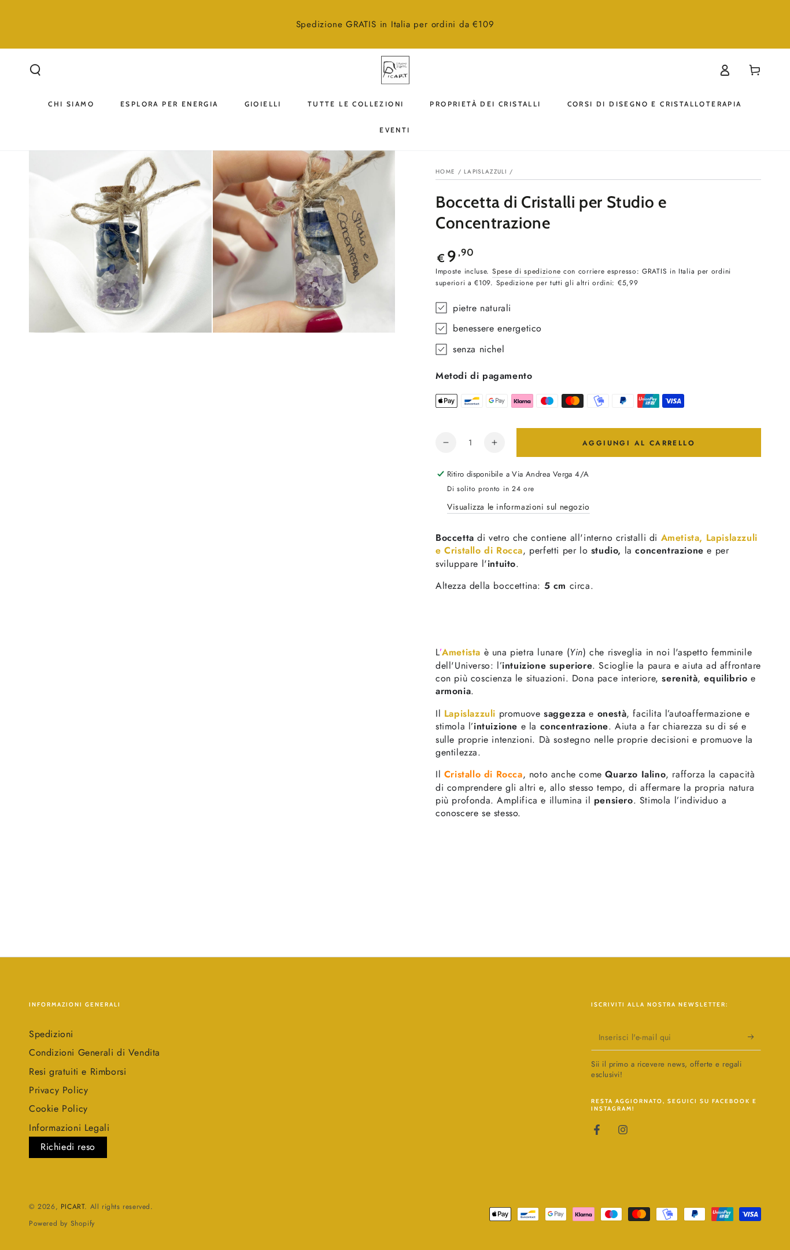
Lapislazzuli (485, 171)
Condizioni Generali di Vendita (94, 1052)
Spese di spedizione (526, 271)
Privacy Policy (58, 1090)
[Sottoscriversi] (754, 1037)
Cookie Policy (58, 1108)
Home (445, 171)
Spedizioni (51, 1034)
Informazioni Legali (69, 1127)
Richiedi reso (67, 1146)
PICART (73, 1206)
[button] (35, 70)
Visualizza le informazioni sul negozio (518, 506)
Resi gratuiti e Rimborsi (77, 1071)
